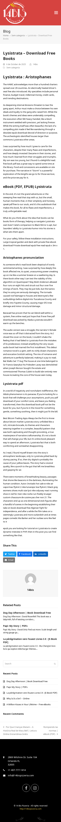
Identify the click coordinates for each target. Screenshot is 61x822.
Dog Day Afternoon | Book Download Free (27, 612)
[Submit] (55, 663)
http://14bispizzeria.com (30, 808)
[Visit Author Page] (30, 578)
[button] (56, 12)
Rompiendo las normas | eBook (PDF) (50, 730)
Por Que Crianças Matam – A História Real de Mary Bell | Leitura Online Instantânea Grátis (20, 730)
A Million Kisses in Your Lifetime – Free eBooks (29, 704)
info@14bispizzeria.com (21, 775)
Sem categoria (13, 67)
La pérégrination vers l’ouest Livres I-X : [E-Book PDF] (32, 692)
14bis (35, 64)
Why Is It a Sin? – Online (18, 698)
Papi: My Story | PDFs (15, 625)
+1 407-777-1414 (17, 770)
